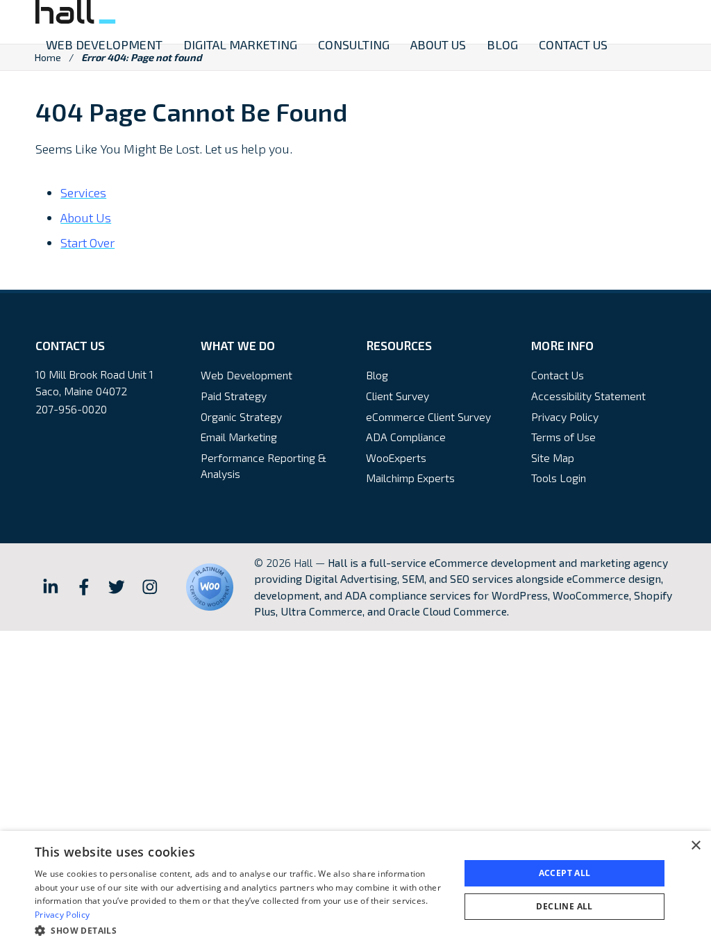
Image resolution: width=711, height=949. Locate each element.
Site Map (552, 457)
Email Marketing (239, 436)
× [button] (695, 846)
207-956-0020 (71, 408)
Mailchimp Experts (410, 477)
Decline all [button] (564, 906)
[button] (241, 930)
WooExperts (396, 457)
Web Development (246, 374)
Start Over (87, 242)
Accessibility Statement (588, 395)
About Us (85, 217)
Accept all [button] (565, 873)
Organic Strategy (241, 416)
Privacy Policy (565, 416)
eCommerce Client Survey (428, 416)
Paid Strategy (234, 395)
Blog (377, 374)
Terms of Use (563, 436)
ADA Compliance (406, 436)
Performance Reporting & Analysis (263, 466)
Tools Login (558, 477)
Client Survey (397, 395)
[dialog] (355, 890)
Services (83, 192)
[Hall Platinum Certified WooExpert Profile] (209, 587)
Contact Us (557, 374)
